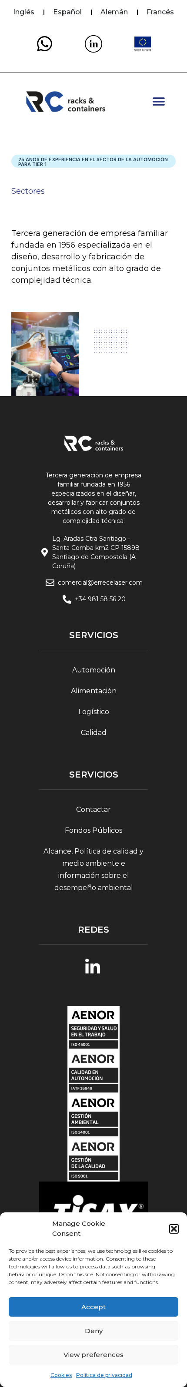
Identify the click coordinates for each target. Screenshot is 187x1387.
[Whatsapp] (44, 44)
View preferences (93, 1355)
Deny (94, 1331)
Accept (93, 1307)
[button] (174, 1229)
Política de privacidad (104, 1375)
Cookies (61, 1375)
